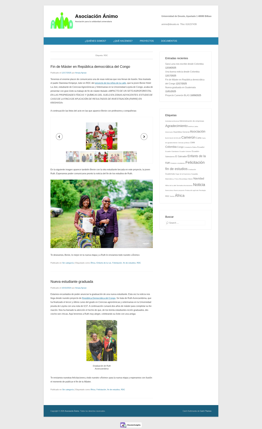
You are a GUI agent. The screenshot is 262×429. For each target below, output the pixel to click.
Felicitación (117, 263)
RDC (139, 263)
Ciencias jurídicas (184, 143)
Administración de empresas (191, 121)
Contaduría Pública (190, 147)
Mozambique (183, 179)
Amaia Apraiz (81, 73)
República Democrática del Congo (98, 298)
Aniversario (169, 132)
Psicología (202, 190)
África (92, 263)
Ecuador (201, 147)
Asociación (197, 131)
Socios (172, 196)
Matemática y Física (172, 179)
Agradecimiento (176, 126)
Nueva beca (169, 190)
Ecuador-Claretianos (172, 151)
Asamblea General (181, 132)
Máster (190, 179)
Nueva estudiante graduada (71, 281)
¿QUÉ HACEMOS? (123, 41)
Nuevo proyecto (179, 190)
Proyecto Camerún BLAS (177, 95)
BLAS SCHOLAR (175, 138)
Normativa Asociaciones (185, 185)
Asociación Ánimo (96, 16)
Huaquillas (194, 174)
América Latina (193, 126)
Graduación (192, 169)
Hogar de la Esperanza (183, 174)
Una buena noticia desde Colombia (182, 72)
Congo (180, 147)
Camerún (188, 137)
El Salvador (181, 156)
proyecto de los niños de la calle (110, 83)
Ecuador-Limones (185, 151)
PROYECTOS (147, 41)
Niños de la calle (170, 185)
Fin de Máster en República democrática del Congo (90, 67)
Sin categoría (68, 263)
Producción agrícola (191, 190)
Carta (198, 138)
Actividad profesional (172, 121)
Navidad (198, 178)
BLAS (167, 138)
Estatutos (173, 163)
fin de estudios (129, 263)
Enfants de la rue (103, 263)
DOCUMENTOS (169, 41)
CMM (192, 143)
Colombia (171, 146)
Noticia (199, 184)
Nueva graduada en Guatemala (180, 87)
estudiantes (181, 163)
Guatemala (170, 174)
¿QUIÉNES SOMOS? (95, 41)
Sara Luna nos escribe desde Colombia (184, 64)
